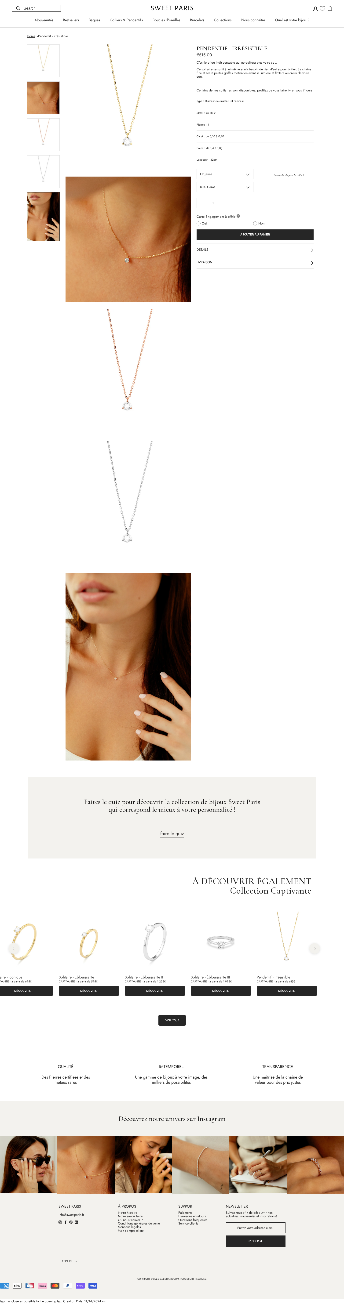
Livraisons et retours (192, 1216)
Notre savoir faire (130, 1216)
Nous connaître (253, 20)
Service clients (188, 1223)
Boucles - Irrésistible (74, 977)
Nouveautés (44, 20)
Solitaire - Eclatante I (141, 977)
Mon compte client (130, 1230)
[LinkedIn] (76, 1222)
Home (31, 36)
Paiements (185, 1212)
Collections (222, 20)
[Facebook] (65, 1222)
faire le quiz (172, 833)
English (67, 1261)
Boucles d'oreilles (166, 20)
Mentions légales (129, 1227)
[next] (314, 948)
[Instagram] (60, 1222)
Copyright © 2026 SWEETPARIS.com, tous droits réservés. (172, 1279)
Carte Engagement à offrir (216, 216)
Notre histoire (127, 1212)
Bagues (94, 20)
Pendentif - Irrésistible (53, 36)
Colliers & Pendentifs (126, 20)
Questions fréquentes (192, 1220)
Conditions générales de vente (139, 1223)
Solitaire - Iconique (272, 977)
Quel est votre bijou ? (292, 20)
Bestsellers (71, 20)
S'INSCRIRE (256, 1241)
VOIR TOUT (172, 1020)
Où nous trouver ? (130, 1220)
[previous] (13, 948)
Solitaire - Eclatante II (207, 977)
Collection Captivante (270, 890)
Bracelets (197, 20)
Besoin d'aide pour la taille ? (289, 175)
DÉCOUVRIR (89, 990)
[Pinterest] (71, 1222)
